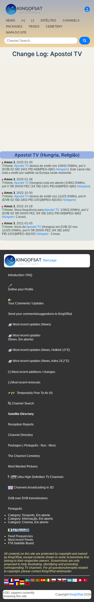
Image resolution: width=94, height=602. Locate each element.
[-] (32, 20)
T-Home (7, 166)
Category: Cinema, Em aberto (28, 522)
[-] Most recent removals (24, 382)
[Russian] (6, 583)
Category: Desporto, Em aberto (29, 515)
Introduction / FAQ (20, 275)
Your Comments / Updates (26, 303)
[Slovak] (64, 580)
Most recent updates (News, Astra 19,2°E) (40, 361)
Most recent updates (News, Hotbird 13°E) (41, 350)
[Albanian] (27, 583)
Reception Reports (21, 424)
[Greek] (69, 580)
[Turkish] (85, 580)
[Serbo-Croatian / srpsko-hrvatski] (11, 583)
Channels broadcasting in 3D (33, 487)
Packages (15, 445)
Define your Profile (20, 289)
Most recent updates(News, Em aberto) (24, 337)
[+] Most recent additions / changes (31, 372)
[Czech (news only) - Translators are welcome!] (59, 580)
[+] (23, 20)
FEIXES (34, 26)
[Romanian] (17, 583)
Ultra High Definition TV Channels (40, 477)
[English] (6, 580)
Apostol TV (21, 166)
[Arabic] (80, 580)
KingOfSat (76, 594)
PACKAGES (14, 26)
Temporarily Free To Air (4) (34, 393)
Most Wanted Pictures (23, 466)
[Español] (43, 580)
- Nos (42, 445)
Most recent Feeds (20, 539)
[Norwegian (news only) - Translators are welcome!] (32, 580)
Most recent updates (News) (31, 324)
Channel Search (22, 403)
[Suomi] (74, 580)
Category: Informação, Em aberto (30, 518)
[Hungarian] (22, 583)
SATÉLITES (48, 20)
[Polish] (53, 580)
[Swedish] (27, 580)
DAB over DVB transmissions (28, 498)
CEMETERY (54, 26)
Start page (49, 260)
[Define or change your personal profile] (87, 9)
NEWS (10, 20)
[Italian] (48, 580)
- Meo (50, 445)
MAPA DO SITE (16, 32)
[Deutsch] (22, 580)
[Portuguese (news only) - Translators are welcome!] (38, 580)
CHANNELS (71, 20)
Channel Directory (20, 435)
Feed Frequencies (20, 536)
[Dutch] (17, 580)
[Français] (11, 580)
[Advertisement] (47, 104)
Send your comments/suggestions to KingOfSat (40, 314)
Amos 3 (9, 162)
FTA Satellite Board (21, 543)
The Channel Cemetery (24, 456)
